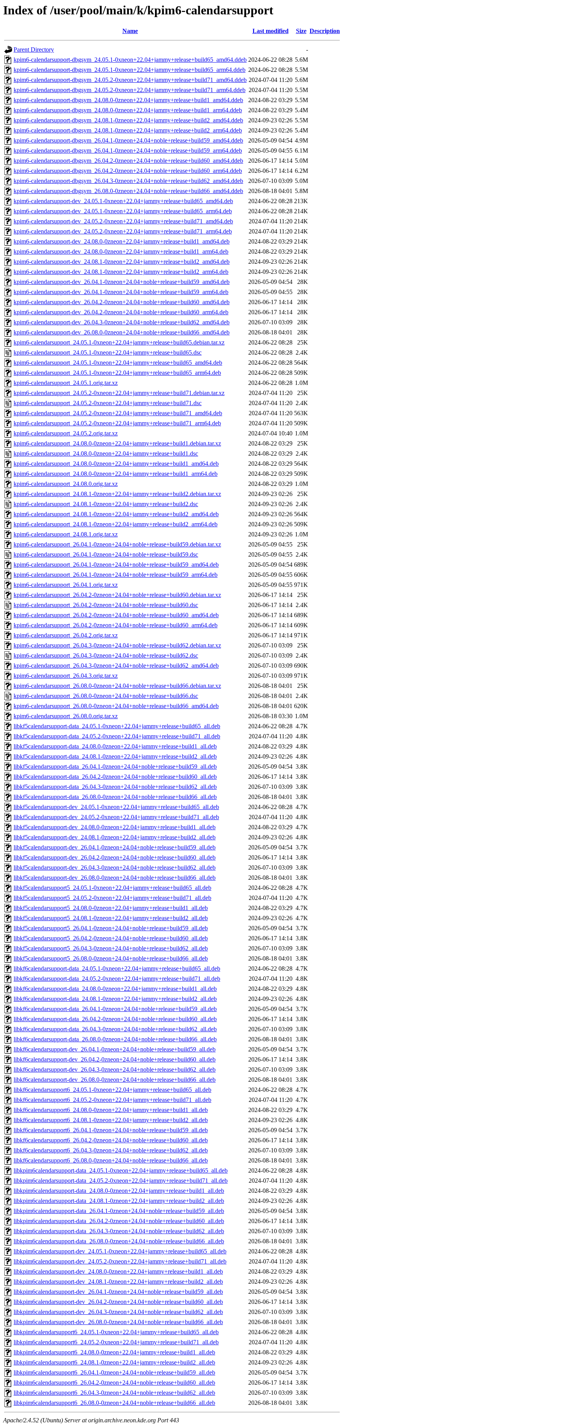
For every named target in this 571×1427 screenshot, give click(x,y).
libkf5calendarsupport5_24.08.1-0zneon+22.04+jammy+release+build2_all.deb (111, 918)
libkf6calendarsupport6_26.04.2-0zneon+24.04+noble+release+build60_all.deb (111, 1140)
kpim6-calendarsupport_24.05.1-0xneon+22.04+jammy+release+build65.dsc (108, 352)
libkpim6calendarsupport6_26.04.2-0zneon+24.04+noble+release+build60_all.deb (114, 1382)
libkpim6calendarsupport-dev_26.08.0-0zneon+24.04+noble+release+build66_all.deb (118, 1322)
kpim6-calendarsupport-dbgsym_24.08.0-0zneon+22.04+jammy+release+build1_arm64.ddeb (128, 110)
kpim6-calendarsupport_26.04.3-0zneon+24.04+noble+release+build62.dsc (106, 655)
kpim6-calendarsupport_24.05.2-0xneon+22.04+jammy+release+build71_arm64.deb (117, 423)
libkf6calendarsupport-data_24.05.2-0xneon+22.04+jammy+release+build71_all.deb (117, 978)
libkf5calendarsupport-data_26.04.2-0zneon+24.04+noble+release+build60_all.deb (115, 776)
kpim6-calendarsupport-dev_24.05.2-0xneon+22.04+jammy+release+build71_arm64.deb (123, 231)
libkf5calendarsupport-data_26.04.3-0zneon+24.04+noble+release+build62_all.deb (115, 786)
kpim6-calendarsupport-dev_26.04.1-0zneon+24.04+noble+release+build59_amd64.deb (122, 281)
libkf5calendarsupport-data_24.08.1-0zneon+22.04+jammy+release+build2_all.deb (115, 756)
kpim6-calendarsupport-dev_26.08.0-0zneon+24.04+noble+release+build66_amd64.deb (122, 332)
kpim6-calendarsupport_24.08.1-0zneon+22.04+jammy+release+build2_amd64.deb (116, 514)
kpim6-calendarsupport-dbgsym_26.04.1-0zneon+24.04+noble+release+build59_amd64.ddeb (128, 140)
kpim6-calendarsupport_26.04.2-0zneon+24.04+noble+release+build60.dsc (106, 605)
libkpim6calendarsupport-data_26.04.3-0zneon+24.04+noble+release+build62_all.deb (119, 1231)
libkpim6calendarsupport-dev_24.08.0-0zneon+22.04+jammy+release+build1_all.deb (118, 1271)
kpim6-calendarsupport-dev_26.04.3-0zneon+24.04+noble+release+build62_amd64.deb (122, 322)
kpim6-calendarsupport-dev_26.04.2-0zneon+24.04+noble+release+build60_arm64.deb (121, 312)
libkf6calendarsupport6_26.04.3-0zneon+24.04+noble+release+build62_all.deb (111, 1150)
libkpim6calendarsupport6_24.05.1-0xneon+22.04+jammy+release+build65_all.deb (116, 1332)
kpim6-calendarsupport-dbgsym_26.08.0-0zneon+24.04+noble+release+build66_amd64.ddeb (128, 191)
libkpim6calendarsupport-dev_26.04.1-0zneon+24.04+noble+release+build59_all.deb (118, 1291)
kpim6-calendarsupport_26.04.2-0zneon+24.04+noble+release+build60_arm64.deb (116, 625)
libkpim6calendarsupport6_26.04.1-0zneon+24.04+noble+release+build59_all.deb (114, 1372)
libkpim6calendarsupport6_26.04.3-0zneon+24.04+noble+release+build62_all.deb (114, 1392)
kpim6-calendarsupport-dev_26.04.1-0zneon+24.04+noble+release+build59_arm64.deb (121, 292)
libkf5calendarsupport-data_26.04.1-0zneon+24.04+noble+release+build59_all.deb (115, 766)
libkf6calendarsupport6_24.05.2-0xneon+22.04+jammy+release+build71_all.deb (112, 1099)
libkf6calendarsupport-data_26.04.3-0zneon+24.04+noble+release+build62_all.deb (115, 1029)
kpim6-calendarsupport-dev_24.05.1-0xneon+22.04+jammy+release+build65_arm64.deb (123, 211)
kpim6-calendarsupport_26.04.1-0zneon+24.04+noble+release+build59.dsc (106, 554)
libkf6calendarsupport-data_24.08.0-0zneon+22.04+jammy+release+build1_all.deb (115, 988)
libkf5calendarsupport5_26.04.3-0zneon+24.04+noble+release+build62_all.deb (111, 948)
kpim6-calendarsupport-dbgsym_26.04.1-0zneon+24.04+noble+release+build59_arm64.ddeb (128, 150)
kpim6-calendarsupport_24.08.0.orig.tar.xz (66, 483)
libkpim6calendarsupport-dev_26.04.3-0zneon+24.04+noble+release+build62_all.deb (118, 1312)
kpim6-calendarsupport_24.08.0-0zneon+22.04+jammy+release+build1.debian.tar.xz (117, 443)
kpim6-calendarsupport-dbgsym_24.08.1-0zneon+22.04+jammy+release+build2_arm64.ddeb (128, 130)
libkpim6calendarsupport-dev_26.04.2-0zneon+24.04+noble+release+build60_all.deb (118, 1301)
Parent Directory (34, 49)
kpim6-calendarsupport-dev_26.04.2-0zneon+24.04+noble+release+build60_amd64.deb (122, 302)
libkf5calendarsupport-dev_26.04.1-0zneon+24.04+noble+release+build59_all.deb (115, 847)
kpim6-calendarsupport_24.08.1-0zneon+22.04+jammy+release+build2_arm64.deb (116, 524)
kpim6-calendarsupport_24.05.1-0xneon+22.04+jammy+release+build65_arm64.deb (117, 372)
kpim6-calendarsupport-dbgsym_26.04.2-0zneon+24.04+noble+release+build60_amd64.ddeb (128, 160)
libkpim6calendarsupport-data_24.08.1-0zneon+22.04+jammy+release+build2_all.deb (119, 1200)
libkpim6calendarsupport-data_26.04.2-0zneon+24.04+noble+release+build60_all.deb (119, 1221)
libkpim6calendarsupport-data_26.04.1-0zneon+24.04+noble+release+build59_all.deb (119, 1211)
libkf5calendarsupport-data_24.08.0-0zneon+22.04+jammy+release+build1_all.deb (115, 746)
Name (130, 31)
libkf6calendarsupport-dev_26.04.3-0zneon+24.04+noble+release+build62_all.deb (115, 1069)
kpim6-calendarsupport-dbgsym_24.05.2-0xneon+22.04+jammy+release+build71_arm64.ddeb (129, 90)
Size (301, 31)
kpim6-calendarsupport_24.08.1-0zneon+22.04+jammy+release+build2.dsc (106, 504)
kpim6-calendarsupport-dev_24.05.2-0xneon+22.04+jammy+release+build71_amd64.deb (123, 221)
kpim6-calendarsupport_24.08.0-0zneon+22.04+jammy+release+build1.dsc (106, 453)
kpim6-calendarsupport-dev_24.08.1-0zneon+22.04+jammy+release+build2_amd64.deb (122, 261)
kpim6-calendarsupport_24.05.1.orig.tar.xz (66, 382)
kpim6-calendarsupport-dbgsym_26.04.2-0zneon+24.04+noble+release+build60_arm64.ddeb (128, 170)
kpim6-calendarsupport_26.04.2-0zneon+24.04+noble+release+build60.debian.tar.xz (117, 595)
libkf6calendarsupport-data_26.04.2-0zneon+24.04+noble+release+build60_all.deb (115, 1019)
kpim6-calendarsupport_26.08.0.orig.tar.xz (66, 716)
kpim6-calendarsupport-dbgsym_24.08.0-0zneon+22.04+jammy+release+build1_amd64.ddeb (128, 100)
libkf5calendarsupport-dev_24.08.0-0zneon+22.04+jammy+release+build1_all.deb (115, 827)
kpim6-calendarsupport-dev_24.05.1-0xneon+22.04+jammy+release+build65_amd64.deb (123, 201)
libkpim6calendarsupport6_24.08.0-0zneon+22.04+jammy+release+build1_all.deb (114, 1352)
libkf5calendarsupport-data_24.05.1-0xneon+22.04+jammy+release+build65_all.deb (117, 726)
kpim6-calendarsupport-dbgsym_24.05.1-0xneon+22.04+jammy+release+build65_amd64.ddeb (130, 59)
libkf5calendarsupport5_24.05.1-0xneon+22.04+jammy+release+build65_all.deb (112, 887)
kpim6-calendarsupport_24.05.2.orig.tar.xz (66, 433)
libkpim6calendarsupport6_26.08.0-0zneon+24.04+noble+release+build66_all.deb (114, 1402)
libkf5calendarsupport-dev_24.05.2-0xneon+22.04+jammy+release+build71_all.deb (116, 817)
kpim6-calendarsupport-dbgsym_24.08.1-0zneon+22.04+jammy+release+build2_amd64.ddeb (128, 120)
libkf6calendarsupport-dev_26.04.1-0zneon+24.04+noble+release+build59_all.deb (115, 1049)
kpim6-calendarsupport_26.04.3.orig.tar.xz (66, 675)
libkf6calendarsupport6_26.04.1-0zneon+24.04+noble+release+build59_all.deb (111, 1130)
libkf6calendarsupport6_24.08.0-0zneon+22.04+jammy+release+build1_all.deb (111, 1110)
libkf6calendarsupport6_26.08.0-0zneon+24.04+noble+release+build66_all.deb (111, 1160)
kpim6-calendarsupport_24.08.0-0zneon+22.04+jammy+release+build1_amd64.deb (116, 463)
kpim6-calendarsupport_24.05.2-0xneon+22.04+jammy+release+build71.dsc (108, 403)
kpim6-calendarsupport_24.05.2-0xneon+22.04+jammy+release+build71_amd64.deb (118, 413)
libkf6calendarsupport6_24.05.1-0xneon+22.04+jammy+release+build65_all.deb (112, 1089)
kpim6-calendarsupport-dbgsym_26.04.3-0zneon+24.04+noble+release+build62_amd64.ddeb (128, 181)
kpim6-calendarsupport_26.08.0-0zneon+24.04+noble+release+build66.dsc (106, 696)
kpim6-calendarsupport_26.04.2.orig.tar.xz (66, 635)
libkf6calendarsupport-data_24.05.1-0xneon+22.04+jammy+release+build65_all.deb (117, 968)
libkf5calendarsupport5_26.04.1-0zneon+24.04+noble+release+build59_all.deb (111, 928)
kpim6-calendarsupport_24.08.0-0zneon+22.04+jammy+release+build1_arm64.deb (116, 473)
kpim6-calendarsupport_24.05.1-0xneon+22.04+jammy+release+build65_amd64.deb (118, 362)
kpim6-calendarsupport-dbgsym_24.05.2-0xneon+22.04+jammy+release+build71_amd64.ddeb (130, 80)
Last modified (270, 31)
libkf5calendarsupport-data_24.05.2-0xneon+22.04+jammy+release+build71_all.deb (117, 736)
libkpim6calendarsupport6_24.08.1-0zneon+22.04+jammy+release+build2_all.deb (114, 1362)
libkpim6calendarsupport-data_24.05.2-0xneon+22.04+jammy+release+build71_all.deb (121, 1180)
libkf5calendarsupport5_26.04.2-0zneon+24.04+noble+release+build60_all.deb (111, 938)
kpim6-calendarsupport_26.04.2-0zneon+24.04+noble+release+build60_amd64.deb (116, 615)
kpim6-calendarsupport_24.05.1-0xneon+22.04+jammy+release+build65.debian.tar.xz (119, 342)
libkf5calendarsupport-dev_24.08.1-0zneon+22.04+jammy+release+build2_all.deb (115, 837)
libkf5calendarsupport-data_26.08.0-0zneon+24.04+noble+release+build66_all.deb (115, 797)
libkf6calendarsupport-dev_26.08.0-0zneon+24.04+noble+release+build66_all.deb (115, 1079)
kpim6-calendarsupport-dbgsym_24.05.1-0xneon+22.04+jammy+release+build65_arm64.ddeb (129, 69)
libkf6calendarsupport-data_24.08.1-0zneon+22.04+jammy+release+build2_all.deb (115, 998)
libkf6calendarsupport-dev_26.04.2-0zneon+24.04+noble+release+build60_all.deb (115, 1059)
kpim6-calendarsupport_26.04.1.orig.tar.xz (66, 584)
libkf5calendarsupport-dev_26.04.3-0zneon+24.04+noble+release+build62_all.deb (115, 867)
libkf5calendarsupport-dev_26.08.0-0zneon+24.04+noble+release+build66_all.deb (115, 877)
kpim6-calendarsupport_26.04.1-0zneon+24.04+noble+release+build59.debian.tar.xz (117, 544)
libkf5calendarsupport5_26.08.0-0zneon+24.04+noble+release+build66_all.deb (111, 958)
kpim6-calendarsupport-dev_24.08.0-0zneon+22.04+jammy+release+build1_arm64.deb (121, 251)
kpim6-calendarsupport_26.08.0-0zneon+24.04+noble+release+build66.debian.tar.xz (117, 685)
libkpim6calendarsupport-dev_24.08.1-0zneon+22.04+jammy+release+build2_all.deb (118, 1281)
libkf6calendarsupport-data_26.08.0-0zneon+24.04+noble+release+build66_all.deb (115, 1039)
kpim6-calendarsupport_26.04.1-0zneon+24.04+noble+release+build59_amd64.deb (116, 564)
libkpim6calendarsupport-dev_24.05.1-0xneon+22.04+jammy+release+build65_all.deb (120, 1251)
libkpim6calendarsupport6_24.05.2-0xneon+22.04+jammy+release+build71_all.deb (116, 1342)
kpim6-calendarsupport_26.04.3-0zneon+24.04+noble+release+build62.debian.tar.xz (117, 645)
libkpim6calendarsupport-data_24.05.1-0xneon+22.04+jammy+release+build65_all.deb (121, 1170)
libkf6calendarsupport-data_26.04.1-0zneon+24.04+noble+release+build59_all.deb (115, 1009)
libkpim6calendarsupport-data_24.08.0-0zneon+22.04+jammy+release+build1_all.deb (119, 1190)
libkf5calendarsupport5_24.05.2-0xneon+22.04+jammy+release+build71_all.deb (112, 897)
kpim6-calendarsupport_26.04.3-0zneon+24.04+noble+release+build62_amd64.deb (116, 665)
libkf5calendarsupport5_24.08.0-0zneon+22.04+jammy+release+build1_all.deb (111, 908)
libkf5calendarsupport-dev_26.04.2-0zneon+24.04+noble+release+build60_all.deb (115, 857)
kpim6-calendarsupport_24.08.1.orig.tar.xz (66, 534)
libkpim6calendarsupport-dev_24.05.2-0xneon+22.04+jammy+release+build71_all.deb (120, 1261)
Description (325, 31)
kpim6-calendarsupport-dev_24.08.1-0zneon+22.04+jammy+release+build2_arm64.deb (121, 271)
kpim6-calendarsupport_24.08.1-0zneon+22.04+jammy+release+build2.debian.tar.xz (117, 494)
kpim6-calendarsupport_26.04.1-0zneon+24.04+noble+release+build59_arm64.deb (116, 574)
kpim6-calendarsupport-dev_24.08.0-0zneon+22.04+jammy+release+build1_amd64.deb (122, 241)
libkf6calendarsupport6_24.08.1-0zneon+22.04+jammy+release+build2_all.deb (111, 1120)
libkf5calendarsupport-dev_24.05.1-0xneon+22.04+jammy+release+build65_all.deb (116, 807)
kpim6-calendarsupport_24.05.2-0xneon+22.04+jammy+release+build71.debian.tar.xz (119, 393)
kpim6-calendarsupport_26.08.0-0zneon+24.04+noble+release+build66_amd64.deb (116, 706)
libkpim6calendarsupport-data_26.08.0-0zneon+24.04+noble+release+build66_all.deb (119, 1241)
